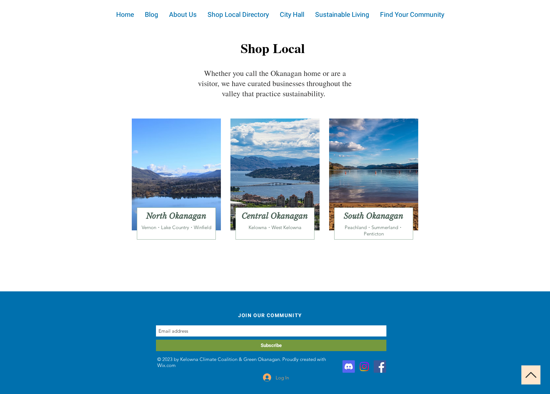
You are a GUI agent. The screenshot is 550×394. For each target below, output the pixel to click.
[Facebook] (380, 366)
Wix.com (166, 365)
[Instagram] (364, 366)
